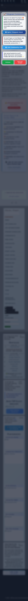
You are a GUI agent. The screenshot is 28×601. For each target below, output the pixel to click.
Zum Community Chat (15, 47)
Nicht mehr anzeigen (20, 62)
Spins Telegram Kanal (15, 32)
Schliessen (7, 62)
